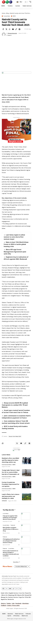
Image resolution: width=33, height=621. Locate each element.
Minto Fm (4, 595)
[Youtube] (10, 588)
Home (3, 13)
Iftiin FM (27, 597)
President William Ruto (21, 566)
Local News (5, 513)
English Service (13, 593)
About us (3, 603)
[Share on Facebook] (3, 29)
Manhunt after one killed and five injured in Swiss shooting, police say (10, 460)
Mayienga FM (12, 595)
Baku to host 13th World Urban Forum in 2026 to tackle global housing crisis (16, 244)
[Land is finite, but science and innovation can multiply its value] (26, 496)
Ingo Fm (21, 597)
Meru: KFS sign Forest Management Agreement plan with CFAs (15, 252)
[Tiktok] (13, 588)
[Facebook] (3, 588)
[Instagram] (16, 588)
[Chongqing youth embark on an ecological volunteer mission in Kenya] (25, 539)
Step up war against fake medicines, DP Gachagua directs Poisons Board (10, 517)
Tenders (9, 603)
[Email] (13, 29)
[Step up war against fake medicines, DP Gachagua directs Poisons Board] (25, 516)
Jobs (13, 603)
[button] (17, 2)
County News (6, 16)
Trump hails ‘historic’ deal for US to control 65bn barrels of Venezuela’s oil (10, 472)
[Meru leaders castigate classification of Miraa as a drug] (25, 528)
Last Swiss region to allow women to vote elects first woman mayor (14, 237)
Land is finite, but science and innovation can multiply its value (10, 496)
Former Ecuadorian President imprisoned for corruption (10, 484)
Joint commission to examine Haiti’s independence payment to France (16, 417)
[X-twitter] (6, 588)
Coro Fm (21, 593)
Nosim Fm (11, 599)
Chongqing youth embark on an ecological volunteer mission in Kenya (11, 540)
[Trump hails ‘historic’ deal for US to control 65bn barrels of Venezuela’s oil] (26, 472)
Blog (7, 13)
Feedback (3, 605)
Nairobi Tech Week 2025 (15, 436)
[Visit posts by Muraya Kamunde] (4, 34)
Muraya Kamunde (12, 33)
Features (5, 536)
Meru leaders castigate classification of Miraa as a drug (10, 529)
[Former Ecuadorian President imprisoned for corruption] (26, 484)
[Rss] (20, 588)
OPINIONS (4, 500)
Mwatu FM (20, 595)
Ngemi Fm (4, 599)
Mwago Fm (4, 597)
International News (7, 464)
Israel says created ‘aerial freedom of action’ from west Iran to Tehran (16, 411)
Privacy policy (16, 605)
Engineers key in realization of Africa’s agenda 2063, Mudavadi (16, 258)
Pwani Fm (28, 593)
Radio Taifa (4, 593)
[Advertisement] (16, 54)
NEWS (14, 16)
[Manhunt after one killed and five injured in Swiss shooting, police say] (26, 460)
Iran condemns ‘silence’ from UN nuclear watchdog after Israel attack (16, 422)
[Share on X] (6, 29)
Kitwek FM (28, 595)
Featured (13, 525)
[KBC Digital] (7, 2)
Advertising (25, 603)
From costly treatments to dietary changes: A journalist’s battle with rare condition (11, 553)
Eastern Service (13, 597)
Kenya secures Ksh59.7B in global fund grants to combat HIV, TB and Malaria (15, 405)
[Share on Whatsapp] (9, 29)
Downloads (18, 603)
